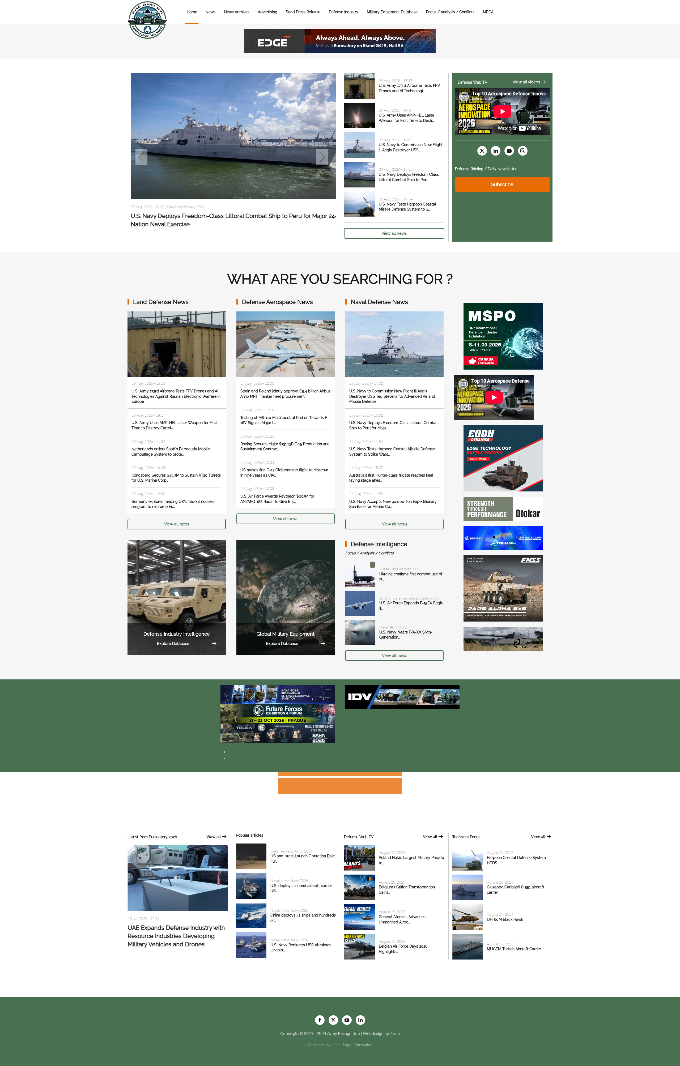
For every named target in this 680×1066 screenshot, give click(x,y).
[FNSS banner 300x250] (503, 587)
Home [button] (192, 12)
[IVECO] (402, 696)
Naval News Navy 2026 (289, 880)
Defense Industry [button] (343, 12)
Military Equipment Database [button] (392, 12)
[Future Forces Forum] (277, 713)
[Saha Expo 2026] (277, 693)
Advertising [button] (267, 12)
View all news (394, 233)
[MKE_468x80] (277, 732)
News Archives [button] (236, 12)
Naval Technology (393, 627)
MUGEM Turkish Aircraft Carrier (514, 949)
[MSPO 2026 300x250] (503, 335)
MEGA (488, 12)
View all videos (526, 82)
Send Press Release (303, 12)
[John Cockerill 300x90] (503, 638)
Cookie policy (319, 1044)
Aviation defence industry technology (409, 598)
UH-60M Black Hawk (505, 919)
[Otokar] (503, 508)
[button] (141, 157)
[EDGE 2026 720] (340, 40)
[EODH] (503, 457)
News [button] (210, 12)
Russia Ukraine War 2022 (399, 569)
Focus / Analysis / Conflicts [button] (450, 12)
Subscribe (502, 184)
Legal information (357, 1044)
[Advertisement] (340, 775)
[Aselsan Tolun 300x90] (503, 537)
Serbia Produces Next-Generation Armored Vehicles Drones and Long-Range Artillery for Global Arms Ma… (177, 937)
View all (213, 836)
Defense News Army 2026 (185, 219)
